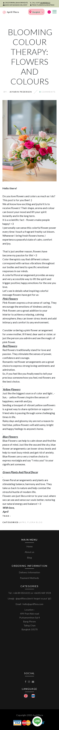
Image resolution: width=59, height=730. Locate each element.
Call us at (41, 3)
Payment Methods (29, 578)
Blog (29, 557)
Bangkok (36, 12)
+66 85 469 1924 (42, 592)
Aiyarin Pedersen (21, 92)
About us (29, 552)
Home (30, 546)
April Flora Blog (31, 522)
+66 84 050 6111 (21, 592)
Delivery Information (29, 572)
